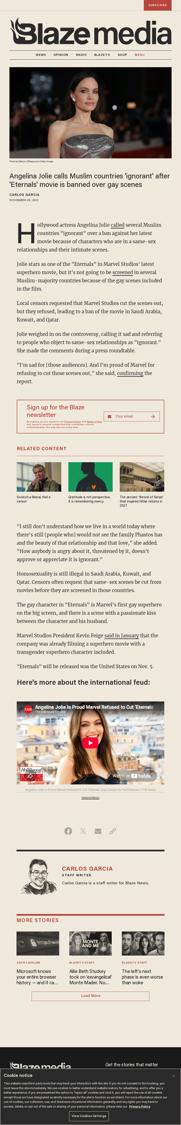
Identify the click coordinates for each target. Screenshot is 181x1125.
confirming (130, 373)
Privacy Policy (72, 422)
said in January (121, 636)
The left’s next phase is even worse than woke (142, 977)
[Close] (173, 1076)
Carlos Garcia (24, 195)
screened (122, 272)
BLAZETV (102, 55)
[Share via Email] (98, 831)
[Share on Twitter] (83, 831)
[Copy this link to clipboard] (113, 831)
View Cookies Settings (89, 1116)
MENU (140, 55)
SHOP (122, 55)
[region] (90, 1096)
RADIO (81, 55)
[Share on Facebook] (68, 831)
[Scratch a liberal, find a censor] (39, 476)
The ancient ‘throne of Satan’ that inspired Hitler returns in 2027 (141, 502)
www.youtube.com (90, 797)
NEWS (41, 55)
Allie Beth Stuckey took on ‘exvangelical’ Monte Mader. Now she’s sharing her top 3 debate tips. (90, 977)
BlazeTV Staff (82, 962)
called (117, 225)
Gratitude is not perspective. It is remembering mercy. (89, 499)
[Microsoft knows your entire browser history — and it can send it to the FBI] (37, 943)
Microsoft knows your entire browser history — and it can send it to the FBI (36, 977)
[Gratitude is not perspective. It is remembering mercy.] (90, 476)
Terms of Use (94, 422)
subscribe (157, 5)
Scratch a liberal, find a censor (33, 499)
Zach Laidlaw (28, 962)
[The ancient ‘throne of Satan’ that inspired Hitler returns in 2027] (142, 476)
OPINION (61, 55)
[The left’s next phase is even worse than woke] (143, 943)
